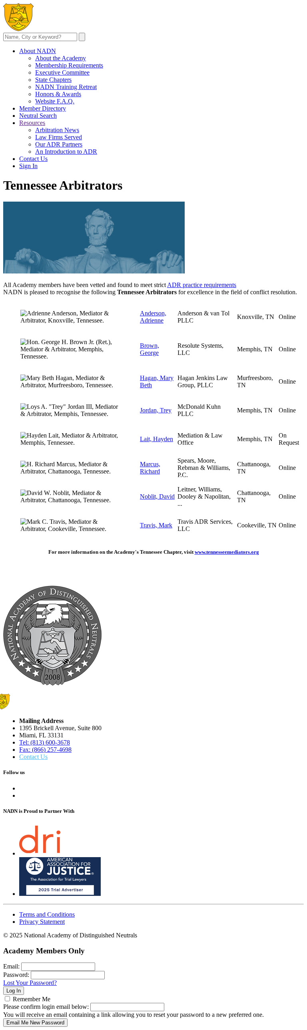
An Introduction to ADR (66, 151)
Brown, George (149, 349)
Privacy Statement (42, 921)
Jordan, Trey (155, 410)
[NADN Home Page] (52, 683)
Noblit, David (157, 496)
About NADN (37, 51)
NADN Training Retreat (66, 86)
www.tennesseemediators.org (227, 552)
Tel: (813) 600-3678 (44, 742)
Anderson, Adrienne (153, 317)
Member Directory (42, 108)
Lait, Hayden (156, 439)
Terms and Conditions (47, 914)
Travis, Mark (156, 525)
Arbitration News (57, 130)
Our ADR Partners (58, 144)
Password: (16, 974)
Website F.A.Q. (54, 101)
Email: (11, 966)
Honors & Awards (58, 94)
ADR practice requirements (201, 284)
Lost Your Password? (30, 982)
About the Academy (60, 58)
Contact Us (33, 158)
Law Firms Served (58, 137)
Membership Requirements (69, 65)
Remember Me (31, 999)
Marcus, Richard (150, 468)
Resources (32, 122)
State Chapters (53, 79)
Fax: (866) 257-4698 (45, 749)
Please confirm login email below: (46, 1006)
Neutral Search (38, 115)
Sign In (28, 165)
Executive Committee (62, 72)
